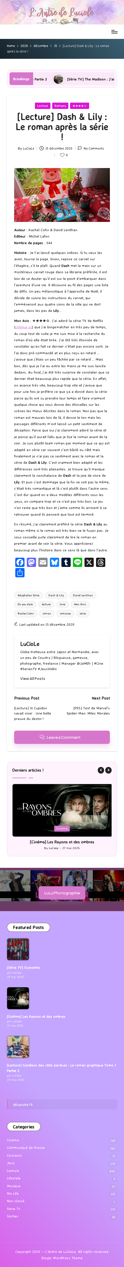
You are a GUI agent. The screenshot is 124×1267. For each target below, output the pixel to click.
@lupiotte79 (23, 1104)
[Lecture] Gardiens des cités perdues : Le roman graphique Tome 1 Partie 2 (61, 1067)
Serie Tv (13, 1208)
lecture (46, 604)
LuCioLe (30, 643)
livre (62, 604)
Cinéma (62, 828)
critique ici (23, 327)
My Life (13, 1193)
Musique (13, 1186)
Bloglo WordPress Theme (62, 1258)
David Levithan (83, 595)
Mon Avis (80, 604)
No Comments (94, 148)
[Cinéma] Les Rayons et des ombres (62, 841)
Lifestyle (13, 1178)
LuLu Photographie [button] (62, 892)
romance (65, 613)
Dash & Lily (56, 595)
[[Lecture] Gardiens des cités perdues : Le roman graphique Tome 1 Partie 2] (18, 1047)
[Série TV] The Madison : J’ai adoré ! (65, 79)
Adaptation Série (29, 595)
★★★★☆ (79, 106)
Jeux (11, 1163)
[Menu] (114, 31)
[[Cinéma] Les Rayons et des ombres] (18, 998)
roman (47, 613)
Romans (60, 106)
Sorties (12, 1216)
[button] (32, 678)
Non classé (16, 1201)
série (83, 613)
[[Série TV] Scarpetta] (18, 949)
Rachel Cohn (26, 613)
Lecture (42, 106)
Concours (14, 1155)
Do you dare (25, 604)
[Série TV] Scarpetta (23, 967)
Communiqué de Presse (26, 1147)
